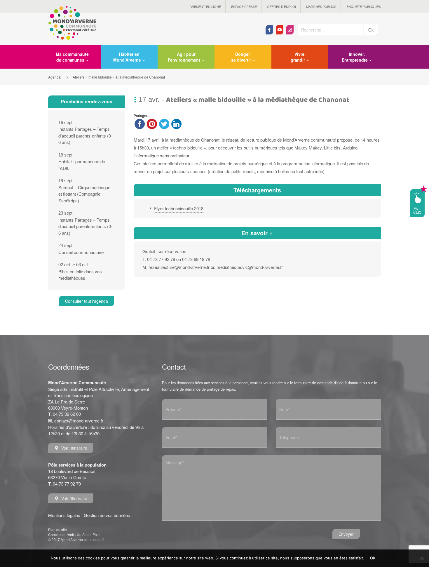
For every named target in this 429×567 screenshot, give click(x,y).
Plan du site (57, 529)
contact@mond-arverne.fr (78, 421)
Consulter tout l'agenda (86, 301)
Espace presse (244, 6)
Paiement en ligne (205, 6)
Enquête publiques (363, 6)
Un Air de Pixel (88, 534)
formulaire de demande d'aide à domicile (328, 382)
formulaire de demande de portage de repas (198, 389)
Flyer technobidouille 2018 (178, 208)
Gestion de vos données (107, 515)
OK (373, 558)
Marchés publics (321, 6)
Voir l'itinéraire (74, 448)
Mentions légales (64, 515)
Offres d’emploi (281, 6)
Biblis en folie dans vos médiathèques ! (80, 271)
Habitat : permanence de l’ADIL (81, 161)
